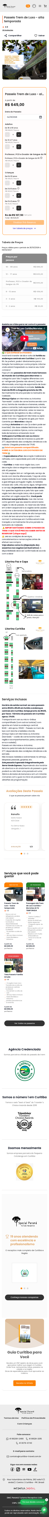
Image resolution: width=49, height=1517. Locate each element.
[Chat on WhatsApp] (44, 1510)
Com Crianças (24, 1423)
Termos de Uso (11, 1418)
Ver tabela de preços (23, 228)
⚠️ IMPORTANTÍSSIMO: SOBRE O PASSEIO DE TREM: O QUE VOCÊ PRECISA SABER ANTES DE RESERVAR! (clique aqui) (23, 530)
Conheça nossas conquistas (24, 1297)
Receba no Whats (24, 1383)
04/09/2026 (12, 117)
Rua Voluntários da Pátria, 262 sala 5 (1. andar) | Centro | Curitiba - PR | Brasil (26, 1481)
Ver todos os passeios (24, 1023)
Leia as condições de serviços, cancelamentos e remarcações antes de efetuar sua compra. (21, 539)
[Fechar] (46, 1500)
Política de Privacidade (33, 1418)
